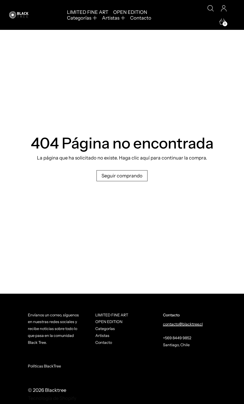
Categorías (105, 328)
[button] (210, 8)
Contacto (140, 18)
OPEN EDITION (130, 12)
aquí (145, 158)
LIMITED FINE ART (87, 12)
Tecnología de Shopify (52, 398)
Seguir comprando (122, 176)
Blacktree (55, 390)
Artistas (102, 335)
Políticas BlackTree (44, 366)
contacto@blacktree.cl (183, 324)
